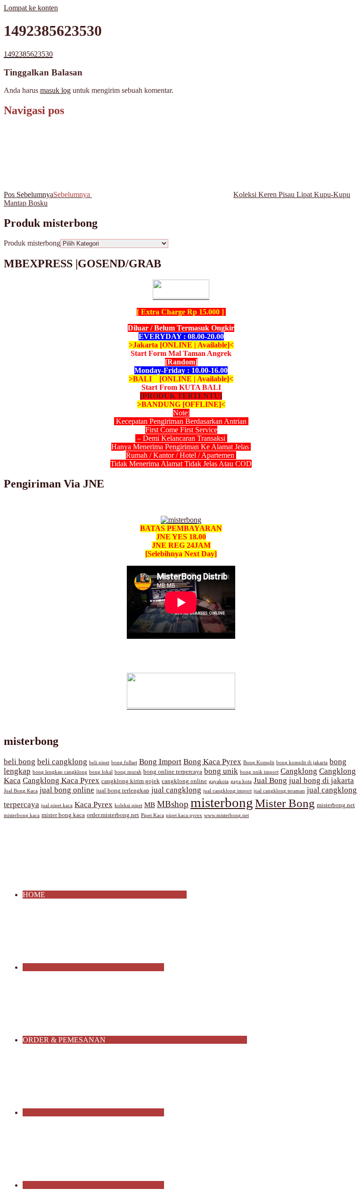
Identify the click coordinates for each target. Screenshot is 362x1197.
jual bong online (67, 789)
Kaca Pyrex (93, 804)
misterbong (221, 802)
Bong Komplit (258, 762)
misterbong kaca (22, 815)
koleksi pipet (128, 805)
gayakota (219, 781)
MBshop (173, 804)
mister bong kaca (63, 815)
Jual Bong (270, 780)
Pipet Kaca (152, 815)
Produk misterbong (32, 243)
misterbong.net (336, 805)
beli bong (19, 761)
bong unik (221, 771)
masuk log (55, 90)
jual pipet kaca (57, 805)
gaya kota (241, 781)
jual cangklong (176, 789)
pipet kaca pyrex (184, 815)
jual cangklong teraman (279, 790)
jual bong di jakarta (321, 780)
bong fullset (124, 762)
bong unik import (259, 772)
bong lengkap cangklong (60, 772)
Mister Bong (285, 803)
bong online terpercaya (172, 771)
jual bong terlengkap (122, 790)
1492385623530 (28, 54)
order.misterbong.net (113, 815)
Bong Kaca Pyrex (212, 761)
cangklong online (184, 781)
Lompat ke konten (31, 8)
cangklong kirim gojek (130, 781)
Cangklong (298, 771)
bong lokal (101, 772)
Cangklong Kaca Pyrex (61, 780)
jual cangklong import (227, 790)
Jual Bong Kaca (21, 790)
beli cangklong (62, 761)
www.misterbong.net (226, 815)
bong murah (128, 772)
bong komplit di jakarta (302, 762)
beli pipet (99, 762)
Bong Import (160, 761)
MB (149, 805)
